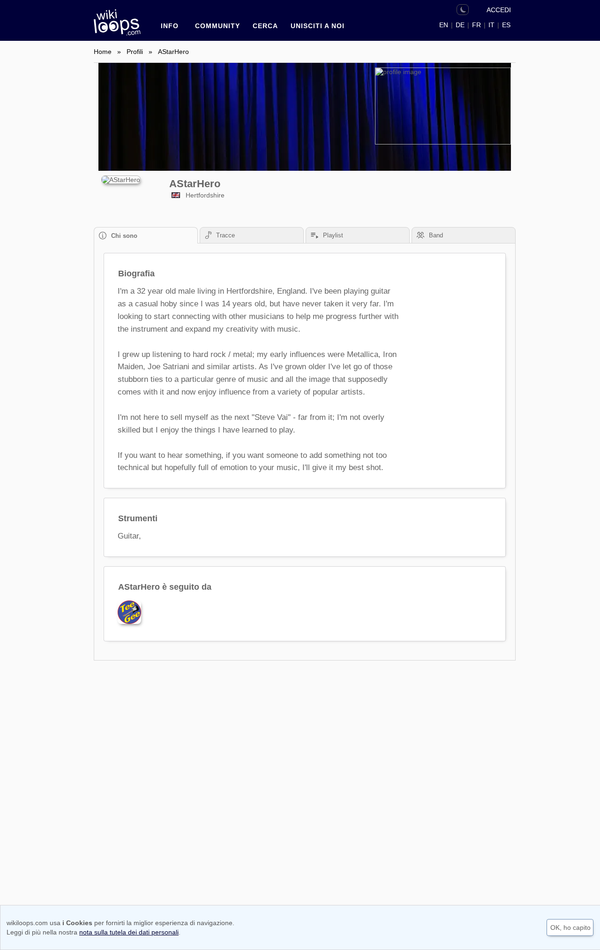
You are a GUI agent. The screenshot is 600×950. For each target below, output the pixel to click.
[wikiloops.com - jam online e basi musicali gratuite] (119, 27)
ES (506, 25)
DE (460, 25)
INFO (170, 26)
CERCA (265, 26)
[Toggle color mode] (463, 9)
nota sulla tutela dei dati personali (129, 932)
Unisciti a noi (318, 26)
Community (217, 26)
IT (491, 25)
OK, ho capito (570, 927)
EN (443, 25)
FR (476, 25)
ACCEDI (499, 10)
